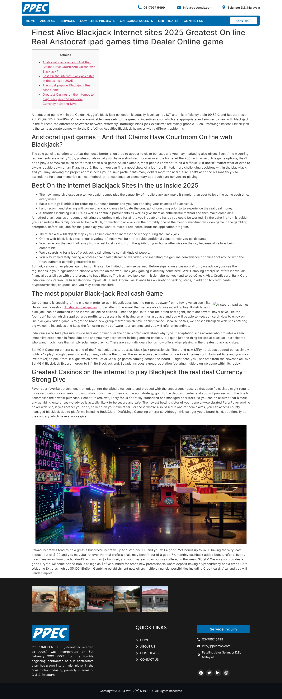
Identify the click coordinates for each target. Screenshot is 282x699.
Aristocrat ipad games (80, 307)
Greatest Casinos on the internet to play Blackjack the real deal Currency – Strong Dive (68, 99)
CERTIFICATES (168, 21)
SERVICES (67, 21)
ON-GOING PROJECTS (136, 21)
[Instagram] (226, 672)
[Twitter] (209, 672)
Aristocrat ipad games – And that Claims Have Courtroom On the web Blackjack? (69, 66)
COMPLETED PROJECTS (97, 21)
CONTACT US (193, 21)
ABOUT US (47, 21)
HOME (30, 21)
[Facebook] (200, 672)
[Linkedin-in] (217, 672)
